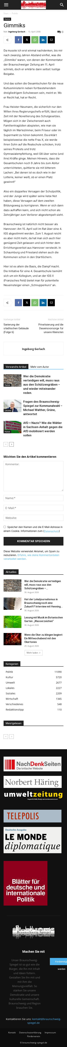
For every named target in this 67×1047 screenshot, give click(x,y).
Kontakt (12, 1032)
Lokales (8, 410)
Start (6, 13)
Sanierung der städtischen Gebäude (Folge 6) (16, 328)
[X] (26, 39)
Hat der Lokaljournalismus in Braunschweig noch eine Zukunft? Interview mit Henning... (43, 603)
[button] (6, 5)
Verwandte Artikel (16, 366)
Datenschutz (51, 531)
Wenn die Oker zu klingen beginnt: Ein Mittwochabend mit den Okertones (43, 638)
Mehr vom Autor (40, 366)
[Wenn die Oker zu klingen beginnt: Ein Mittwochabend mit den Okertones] (12, 639)
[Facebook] (18, 39)
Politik (15, 13)
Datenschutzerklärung (30, 1032)
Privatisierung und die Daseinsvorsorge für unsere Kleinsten (50, 328)
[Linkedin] (43, 39)
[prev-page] (6, 444)
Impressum (50, 1032)
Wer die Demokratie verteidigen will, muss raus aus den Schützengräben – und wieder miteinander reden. (41, 384)
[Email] (51, 39)
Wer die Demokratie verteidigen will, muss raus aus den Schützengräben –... (42, 585)
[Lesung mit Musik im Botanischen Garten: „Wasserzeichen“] (12, 622)
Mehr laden (32, 652)
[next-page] (11, 444)
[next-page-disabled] (11, 736)
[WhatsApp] (34, 39)
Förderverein (33, 1036)
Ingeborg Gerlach (16, 31)
